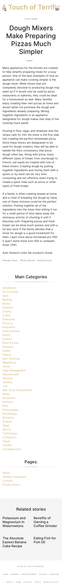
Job (4, 386)
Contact (7, 480)
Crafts (6, 315)
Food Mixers (28, 260)
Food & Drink (31, 19)
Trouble (7, 445)
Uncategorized (11, 449)
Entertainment (11, 331)
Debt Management (14, 370)
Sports (6, 429)
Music (6, 394)
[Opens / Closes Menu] (57, 9)
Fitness (6, 354)
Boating (7, 299)
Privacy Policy (11, 484)
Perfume (7, 401)
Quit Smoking (10, 358)
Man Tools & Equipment (17, 390)
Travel (6, 441)
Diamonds (8, 319)
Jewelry (7, 382)
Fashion (7, 339)
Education (8, 327)
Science (7, 421)
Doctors (7, 323)
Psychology (9, 413)
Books (6, 303)
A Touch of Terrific (31, 7)
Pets (5, 405)
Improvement (10, 374)
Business (7, 307)
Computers (9, 437)
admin (30, 61)
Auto (5, 295)
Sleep (5, 425)
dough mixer (11, 260)
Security (7, 378)
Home (6, 366)
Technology (9, 433)
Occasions (8, 398)
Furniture (7, 346)
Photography (10, 409)
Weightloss (9, 362)
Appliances (9, 287)
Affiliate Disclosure (14, 476)
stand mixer (45, 260)
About (6, 472)
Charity (7, 311)
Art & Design (10, 291)
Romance (8, 417)
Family (6, 335)
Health (6, 350)
